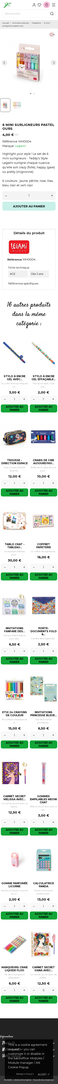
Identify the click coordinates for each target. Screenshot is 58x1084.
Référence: (10, 141)
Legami (20, 146)
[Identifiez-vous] (34, 5)
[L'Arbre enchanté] (13, 5)
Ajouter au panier (29, 206)
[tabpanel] (29, 63)
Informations (6, 1037)
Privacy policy (25, 1074)
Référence (14, 259)
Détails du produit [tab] (29, 233)
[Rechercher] (52, 14)
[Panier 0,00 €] (46, 5)
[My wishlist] (39, 4)
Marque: (8, 146)
